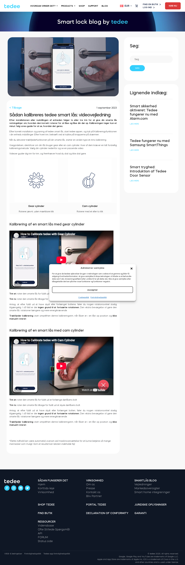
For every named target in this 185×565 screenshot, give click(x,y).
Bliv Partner (94, 496)
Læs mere (134, 124)
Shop (82, 6)
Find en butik (150, 4)
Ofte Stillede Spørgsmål (54, 529)
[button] (131, 268)
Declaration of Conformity (107, 513)
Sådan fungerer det (53, 480)
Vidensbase (46, 525)
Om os (90, 484)
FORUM (43, 537)
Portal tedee (96, 504)
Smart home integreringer (152, 492)
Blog (105, 6)
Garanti (140, 513)
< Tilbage (15, 107)
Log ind (147, 7)
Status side (45, 541)
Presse (90, 488)
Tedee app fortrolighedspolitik (56, 554)
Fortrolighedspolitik (98, 297)
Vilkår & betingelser (13, 554)
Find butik (45, 513)
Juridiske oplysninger (150, 504)
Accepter (92, 290)
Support (93, 6)
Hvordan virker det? (42, 6)
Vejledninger (143, 484)
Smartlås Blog (145, 480)
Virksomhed (46, 492)
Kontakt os (93, 492)
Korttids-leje (46, 488)
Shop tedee (46, 504)
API (40, 533)
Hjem (41, 484)
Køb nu (173, 6)
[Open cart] (136, 5)
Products (67, 6)
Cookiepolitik (83, 297)
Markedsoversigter (147, 488)
